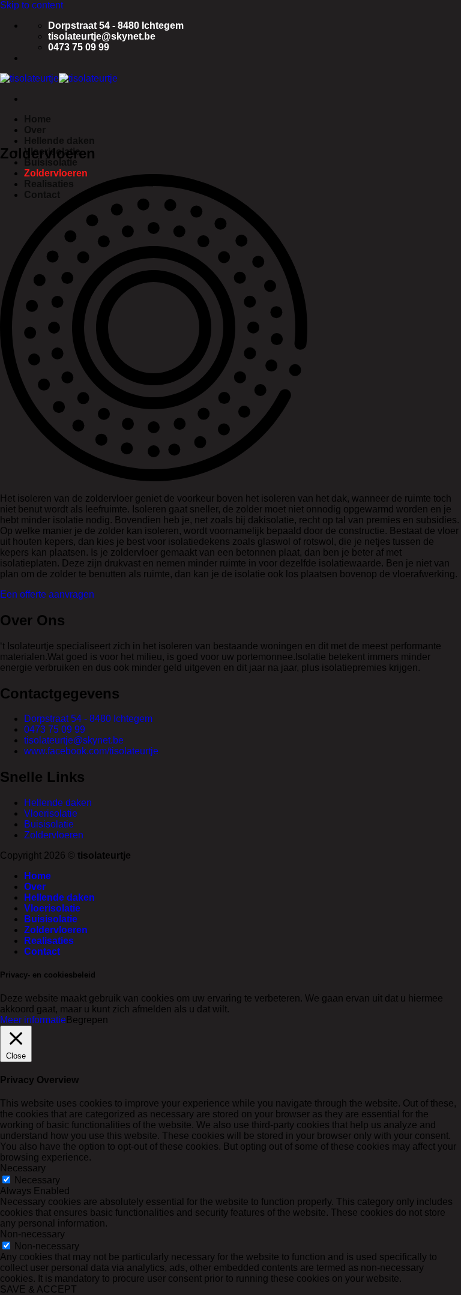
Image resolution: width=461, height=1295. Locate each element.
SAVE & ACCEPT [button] (38, 1289)
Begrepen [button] (87, 1020)
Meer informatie (33, 1020)
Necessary (37, 1180)
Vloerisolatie (52, 908)
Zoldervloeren (56, 173)
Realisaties (49, 941)
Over (35, 130)
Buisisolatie (50, 162)
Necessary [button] (23, 1168)
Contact (42, 951)
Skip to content (31, 5)
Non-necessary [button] (32, 1234)
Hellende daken (59, 141)
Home (37, 119)
